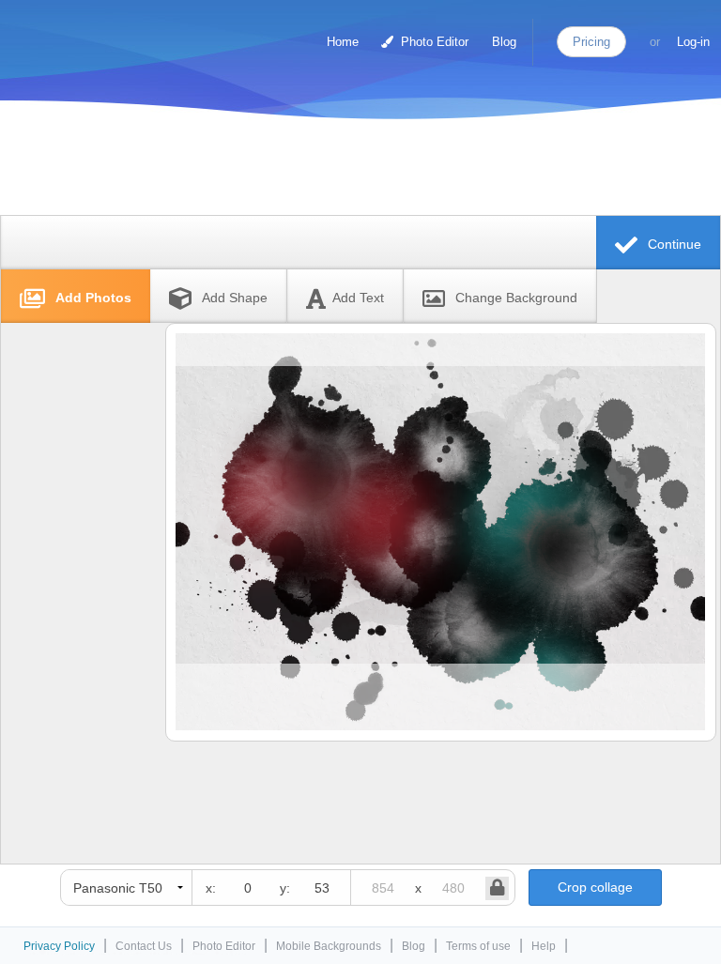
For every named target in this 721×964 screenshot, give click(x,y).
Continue (672, 244)
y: (285, 887)
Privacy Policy (59, 946)
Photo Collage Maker (93, 33)
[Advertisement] (356, 171)
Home (343, 42)
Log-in (693, 42)
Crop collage (595, 887)
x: (211, 887)
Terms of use (478, 946)
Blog (504, 42)
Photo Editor (432, 42)
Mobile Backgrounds (328, 946)
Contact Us (143, 946)
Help (543, 946)
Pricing (591, 42)
